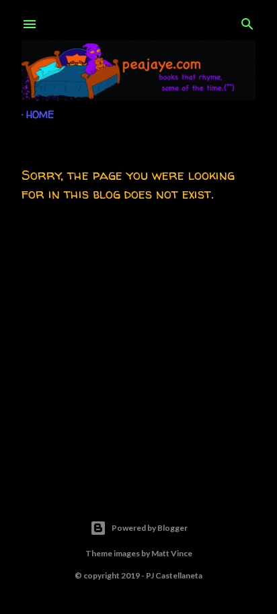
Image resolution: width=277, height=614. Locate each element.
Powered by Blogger (150, 528)
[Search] (247, 21)
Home (40, 114)
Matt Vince (171, 553)
